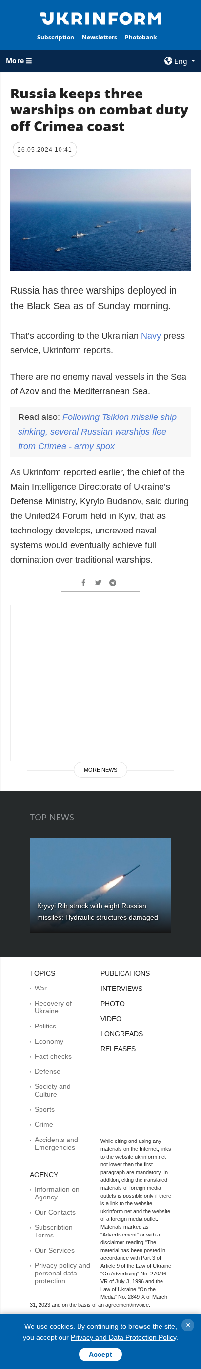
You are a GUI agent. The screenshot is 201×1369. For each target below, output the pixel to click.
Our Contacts (55, 1212)
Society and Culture (53, 1090)
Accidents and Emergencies (56, 1143)
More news (100, 770)
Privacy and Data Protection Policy (123, 1337)
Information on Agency (57, 1193)
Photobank (141, 37)
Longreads (121, 1034)
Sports (45, 1109)
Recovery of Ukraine (53, 1007)
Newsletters (99, 37)
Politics (45, 1026)
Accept (100, 1354)
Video (110, 1019)
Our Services (55, 1250)
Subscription (55, 37)
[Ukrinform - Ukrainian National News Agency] (101, 17)
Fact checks (53, 1056)
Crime (44, 1124)
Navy (152, 336)
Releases (118, 1049)
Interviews (121, 988)
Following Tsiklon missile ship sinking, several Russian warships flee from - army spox (97, 431)
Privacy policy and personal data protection (62, 1273)
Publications (125, 973)
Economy (49, 1041)
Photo (112, 1004)
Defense (47, 1071)
